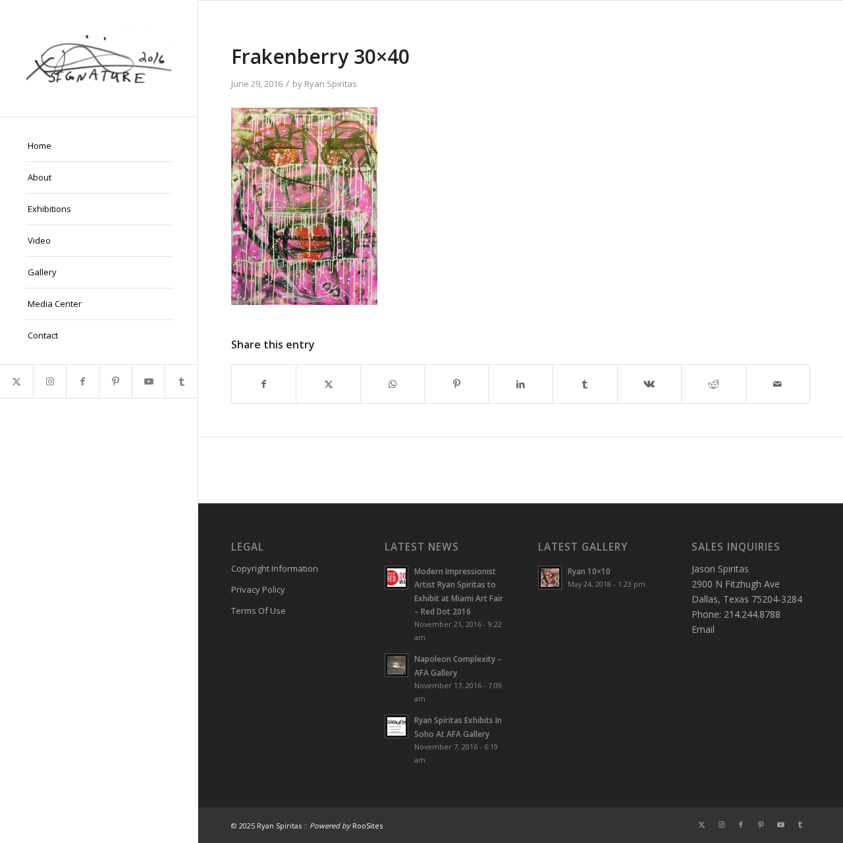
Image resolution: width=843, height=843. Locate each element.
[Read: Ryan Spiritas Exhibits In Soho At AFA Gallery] (396, 726)
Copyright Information (274, 568)
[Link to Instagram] (49, 381)
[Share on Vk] (649, 384)
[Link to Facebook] (82, 381)
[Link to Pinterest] (115, 381)
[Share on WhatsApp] (392, 384)
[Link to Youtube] (148, 381)
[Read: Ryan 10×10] (550, 577)
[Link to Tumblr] (181, 381)
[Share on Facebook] (264, 384)
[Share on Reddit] (713, 384)
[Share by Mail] (778, 384)
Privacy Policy (258, 589)
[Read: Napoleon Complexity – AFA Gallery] (396, 665)
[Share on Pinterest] (456, 384)
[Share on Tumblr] (584, 384)
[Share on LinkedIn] (521, 384)
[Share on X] (328, 384)
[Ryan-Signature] (98, 58)
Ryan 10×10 (589, 571)
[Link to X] (16, 381)
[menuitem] (99, 146)
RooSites (367, 825)
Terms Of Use (258, 610)
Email (703, 629)
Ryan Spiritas (330, 84)
